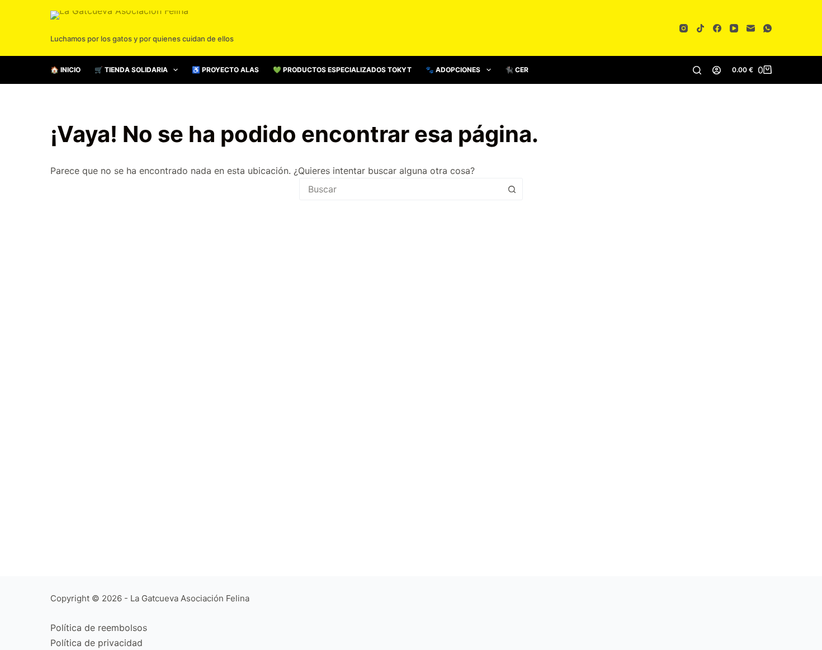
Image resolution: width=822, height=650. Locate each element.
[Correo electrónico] (751, 28)
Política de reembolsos (98, 627)
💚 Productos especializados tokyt (342, 69)
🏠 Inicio (65, 69)
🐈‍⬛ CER (516, 69)
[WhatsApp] (767, 28)
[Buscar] (697, 70)
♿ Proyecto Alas (225, 69)
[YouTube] (734, 28)
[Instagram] (683, 28)
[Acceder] (716, 70)
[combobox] (400, 189)
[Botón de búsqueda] (511, 189)
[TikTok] (700, 28)
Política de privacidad (96, 642)
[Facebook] (717, 28)
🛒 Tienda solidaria (131, 69)
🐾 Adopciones (453, 69)
